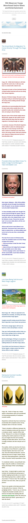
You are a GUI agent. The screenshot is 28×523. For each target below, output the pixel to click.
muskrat (7, 143)
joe (23, 260)
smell (3, 145)
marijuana (10, 505)
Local (14, 503)
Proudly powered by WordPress (8, 520)
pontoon (19, 355)
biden (6, 260)
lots (16, 355)
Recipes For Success (17, 140)
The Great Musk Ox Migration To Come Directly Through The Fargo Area (14, 48)
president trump (5, 262)
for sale (7, 355)
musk (3, 143)
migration (23, 141)
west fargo (14, 357)
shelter (22, 143)
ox (9, 143)
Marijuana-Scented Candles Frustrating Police (11, 376)
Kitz (8, 506)
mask (19, 141)
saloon (3, 357)
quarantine (17, 143)
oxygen (12, 143)
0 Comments (5, 168)
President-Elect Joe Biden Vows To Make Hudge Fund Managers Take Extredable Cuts (14, 163)
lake (14, 355)
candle (3, 505)
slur (16, 262)
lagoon (10, 355)
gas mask (16, 141)
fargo (6, 505)
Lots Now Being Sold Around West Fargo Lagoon (12, 280)
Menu (14, 18)
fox (12, 141)
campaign (10, 260)
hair (21, 260)
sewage (7, 357)
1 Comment (4, 53)
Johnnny (23, 145)
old (25, 260)
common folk (16, 260)
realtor (23, 355)
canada (9, 141)
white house (23, 262)
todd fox (7, 145)
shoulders (12, 262)
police (14, 505)
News (17, 503)
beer (6, 141)
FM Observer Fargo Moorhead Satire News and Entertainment (14, 5)
